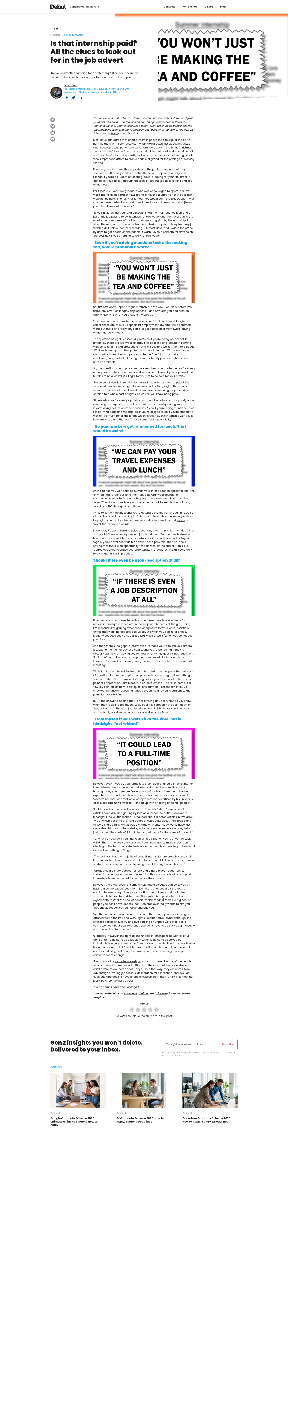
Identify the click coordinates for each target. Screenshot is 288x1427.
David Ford (70, 85)
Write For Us (189, 6)
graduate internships (127, 961)
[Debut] (58, 7)
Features (55, 35)
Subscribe (228, 1044)
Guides (208, 6)
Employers (92, 6)
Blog (223, 6)
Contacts (169, 6)
